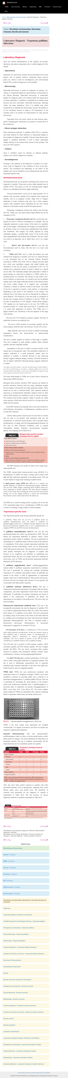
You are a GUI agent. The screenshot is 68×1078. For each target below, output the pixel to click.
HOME (6, 6)
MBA (40, 6)
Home (3, 17)
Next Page (44, 23)
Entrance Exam (57, 6)
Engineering (33, 6)
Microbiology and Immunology (16, 17)
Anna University (15, 6)
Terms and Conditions (30, 1072)
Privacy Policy (21, 1072)
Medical (25, 6)
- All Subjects (10, 854)
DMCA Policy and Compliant (43, 1072)
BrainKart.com (12, 2)
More (6, 11)
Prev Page (8, 23)
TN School (47, 6)
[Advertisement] (59, 42)
